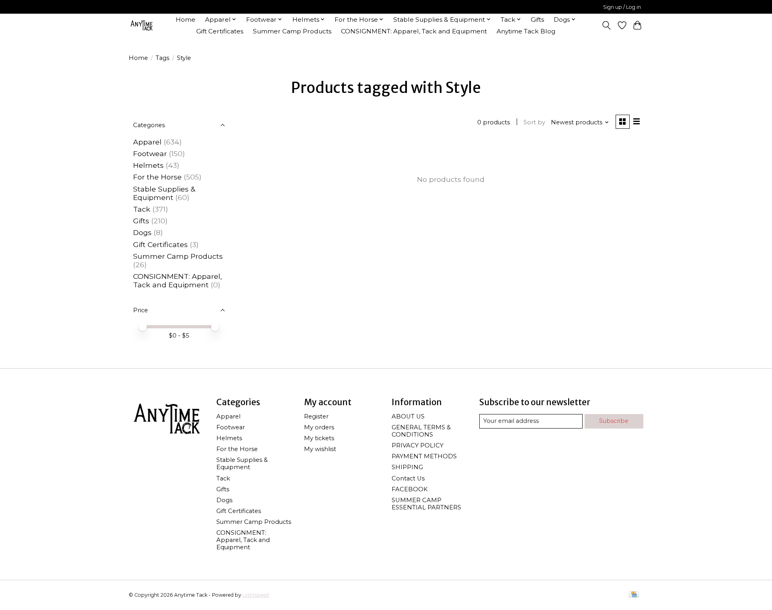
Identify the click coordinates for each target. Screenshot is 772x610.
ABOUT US (408, 416)
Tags (162, 58)
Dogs (142, 232)
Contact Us (408, 478)
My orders (319, 427)
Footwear (150, 153)
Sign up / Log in (622, 7)
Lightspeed (255, 595)
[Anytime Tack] (141, 25)
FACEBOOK (410, 489)
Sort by (534, 122)
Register (316, 416)
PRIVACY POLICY (417, 445)
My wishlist (320, 449)
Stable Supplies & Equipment (164, 193)
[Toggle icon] (606, 25)
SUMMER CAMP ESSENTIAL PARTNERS (426, 504)
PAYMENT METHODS (424, 456)
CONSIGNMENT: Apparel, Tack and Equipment (414, 31)
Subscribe (613, 421)
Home (185, 19)
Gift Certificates (219, 31)
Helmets (148, 165)
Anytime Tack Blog (526, 31)
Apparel (147, 142)
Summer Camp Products (292, 31)
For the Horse (157, 177)
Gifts (537, 19)
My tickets (319, 438)
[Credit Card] (634, 595)
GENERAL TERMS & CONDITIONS (421, 431)
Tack (141, 209)
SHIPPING (407, 467)
